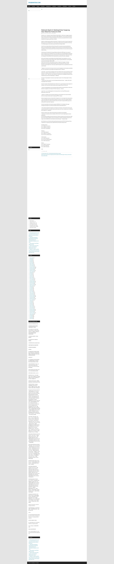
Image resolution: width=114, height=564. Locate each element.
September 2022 (32, 312)
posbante (49, 33)
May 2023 (31, 303)
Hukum (38, 6)
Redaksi (74, 6)
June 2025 (31, 274)
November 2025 (32, 268)
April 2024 (31, 290)
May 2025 (31, 275)
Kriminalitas (48, 6)
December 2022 (32, 309)
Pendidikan (65, 6)
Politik (69, 6)
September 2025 (32, 270)
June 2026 (31, 260)
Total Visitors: (32, 227)
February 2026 (32, 264)
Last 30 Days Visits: (33, 225)
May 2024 (31, 289)
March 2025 (31, 277)
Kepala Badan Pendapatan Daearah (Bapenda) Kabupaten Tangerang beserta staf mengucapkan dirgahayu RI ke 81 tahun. (34, 240)
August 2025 (31, 271)
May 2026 (31, 261)
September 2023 (32, 298)
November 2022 (32, 310)
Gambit (37, 562)
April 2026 (31, 262)
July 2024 (31, 287)
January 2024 (32, 294)
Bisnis (29, 6)
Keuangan (42, 6)
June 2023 (31, 302)
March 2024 (31, 291)
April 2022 (31, 318)
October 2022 (32, 311)
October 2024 (32, 283)
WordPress (33, 562)
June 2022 (31, 316)
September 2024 (32, 284)
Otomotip (59, 6)
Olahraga (54, 6)
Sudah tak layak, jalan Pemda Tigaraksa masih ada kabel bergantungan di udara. (33, 246)
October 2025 (32, 269)
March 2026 (31, 263)
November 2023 (32, 296)
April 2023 (31, 304)
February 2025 (32, 278)
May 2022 (31, 317)
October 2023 (32, 297)
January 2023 (31, 308)
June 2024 (31, 288)
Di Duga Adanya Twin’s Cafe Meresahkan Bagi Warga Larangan (51, 153)
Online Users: (32, 220)
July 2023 (31, 301)
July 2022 (31, 315)
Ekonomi (33, 6)
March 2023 (31, 305)
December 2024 (32, 281)
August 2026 (31, 257)
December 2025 (32, 267)
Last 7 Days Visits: (32, 224)
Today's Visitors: (32, 221)
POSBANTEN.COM (34, 2)
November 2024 (32, 282)
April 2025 (31, 276)
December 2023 (32, 295)
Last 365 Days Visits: (33, 226)
